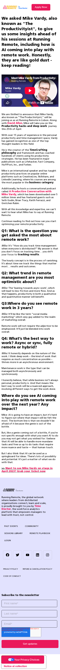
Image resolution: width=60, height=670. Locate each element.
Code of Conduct (12, 576)
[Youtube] (27, 554)
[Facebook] (7, 554)
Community (31, 526)
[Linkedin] (37, 554)
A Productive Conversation (27, 191)
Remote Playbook (40, 533)
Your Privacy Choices (26, 659)
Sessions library (13, 533)
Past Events (11, 526)
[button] (54, 7)
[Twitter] (17, 554)
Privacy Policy (10, 569)
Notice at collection (15, 666)
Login (7, 540)
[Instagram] (47, 554)
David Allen (14, 123)
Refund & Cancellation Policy (37, 569)
